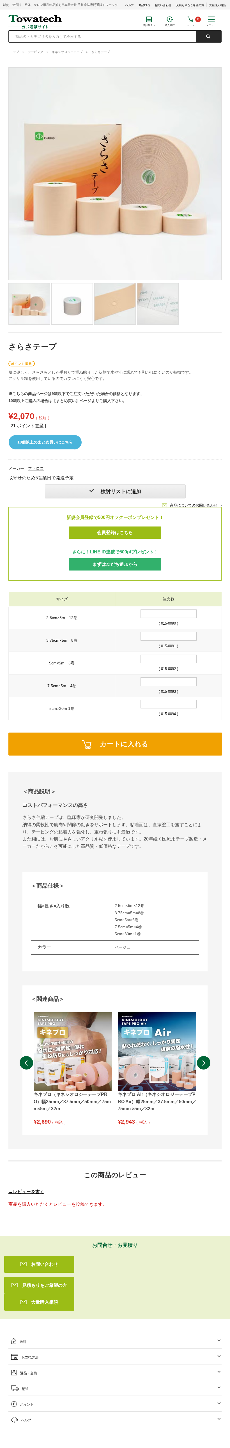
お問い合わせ (163, 5)
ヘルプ (129, 5)
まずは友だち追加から (115, 564)
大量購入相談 (217, 5)
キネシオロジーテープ (67, 52)
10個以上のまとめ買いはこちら (45, 442)
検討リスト (149, 25)
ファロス (36, 468)
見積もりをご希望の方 (190, 5)
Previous (26, 1063)
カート (190, 25)
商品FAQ (144, 5)
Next (203, 1063)
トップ (14, 52)
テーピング (35, 52)
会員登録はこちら (115, 532)
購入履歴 (170, 25)
